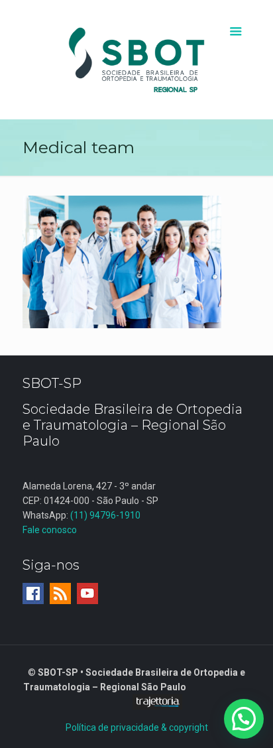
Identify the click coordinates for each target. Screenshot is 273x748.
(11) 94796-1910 (105, 515)
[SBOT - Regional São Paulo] (136, 59)
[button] (244, 719)
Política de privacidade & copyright (137, 727)
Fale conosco (50, 530)
